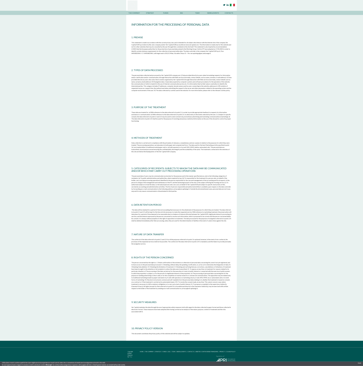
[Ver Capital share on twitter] (224, 5)
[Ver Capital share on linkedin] (228, 5)
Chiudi (359, 363)
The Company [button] (134, 13)
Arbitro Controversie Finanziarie (206, 351)
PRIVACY (222, 351)
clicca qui (48, 365)
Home (141, 351)
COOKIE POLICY (230, 351)
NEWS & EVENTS (181, 351)
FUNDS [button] (165, 13)
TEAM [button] (197, 13)
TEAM (173, 351)
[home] (158, 5)
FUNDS (165, 351)
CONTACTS (190, 351)
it (232, 5)
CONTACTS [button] (229, 13)
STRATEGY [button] (150, 13)
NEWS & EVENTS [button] (213, 13)
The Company (149, 351)
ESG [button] (181, 13)
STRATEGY (158, 351)
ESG (169, 351)
